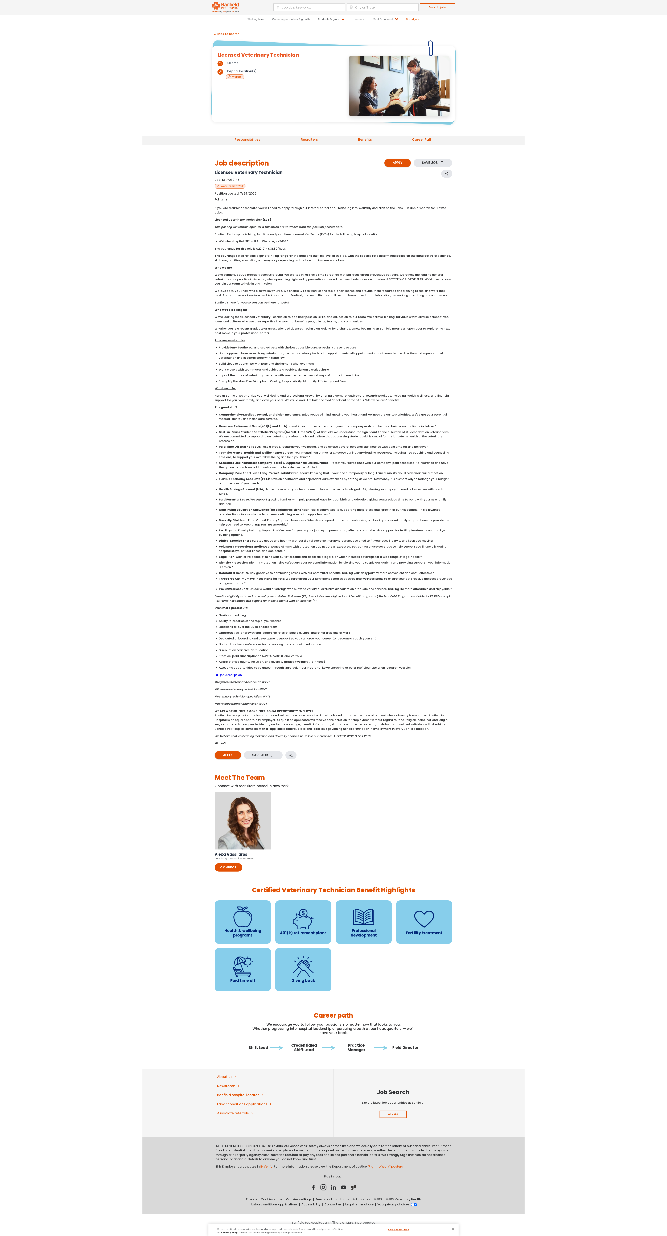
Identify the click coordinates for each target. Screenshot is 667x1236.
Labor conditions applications (242, 1104)
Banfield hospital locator (238, 1095)
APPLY (397, 162)
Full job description (228, 675)
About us (224, 1076)
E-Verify (266, 1166)
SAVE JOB (430, 162)
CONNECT (228, 867)
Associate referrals (233, 1113)
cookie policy (229, 1232)
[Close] (453, 1229)
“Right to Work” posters (385, 1166)
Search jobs (437, 7)
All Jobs (393, 1114)
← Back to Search (226, 34)
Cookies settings (398, 1229)
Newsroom (226, 1086)
